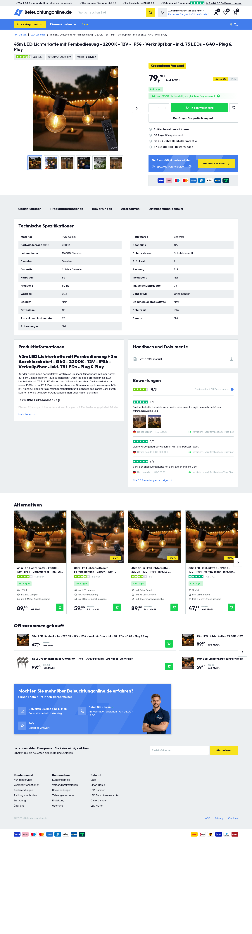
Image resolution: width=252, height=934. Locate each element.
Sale (85, 24)
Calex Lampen (99, 800)
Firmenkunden (61, 24)
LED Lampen (98, 790)
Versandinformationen (26, 785)
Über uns (19, 805)
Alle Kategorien (27, 24)
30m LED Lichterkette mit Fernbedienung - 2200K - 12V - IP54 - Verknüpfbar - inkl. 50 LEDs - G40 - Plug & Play (97, 570)
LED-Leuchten (38, 34)
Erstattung (20, 800)
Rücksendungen (23, 790)
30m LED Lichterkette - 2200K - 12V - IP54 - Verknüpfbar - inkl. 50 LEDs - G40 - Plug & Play (211, 570)
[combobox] (111, 12)
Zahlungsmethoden (25, 795)
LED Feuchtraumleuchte (104, 795)
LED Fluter (97, 805)
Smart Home (98, 785)
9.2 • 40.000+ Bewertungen (223, 3)
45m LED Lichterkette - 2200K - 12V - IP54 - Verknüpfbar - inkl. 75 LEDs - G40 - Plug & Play (39, 570)
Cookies (233, 818)
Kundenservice (23, 779)
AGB (207, 818)
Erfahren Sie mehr (214, 163)
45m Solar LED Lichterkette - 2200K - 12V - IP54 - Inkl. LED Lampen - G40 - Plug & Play (150, 570)
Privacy (219, 818)
